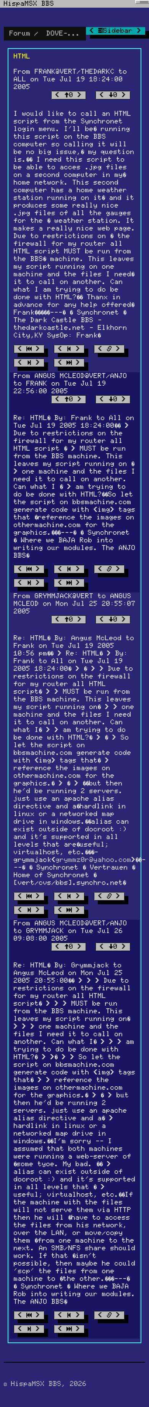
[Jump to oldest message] (29, 349)
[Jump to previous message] (69, 349)
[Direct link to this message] (109, 349)
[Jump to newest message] (69, 363)
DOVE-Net (63, 33)
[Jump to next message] (29, 363)
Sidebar (120, 31)
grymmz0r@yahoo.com (93, 860)
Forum (20, 33)
